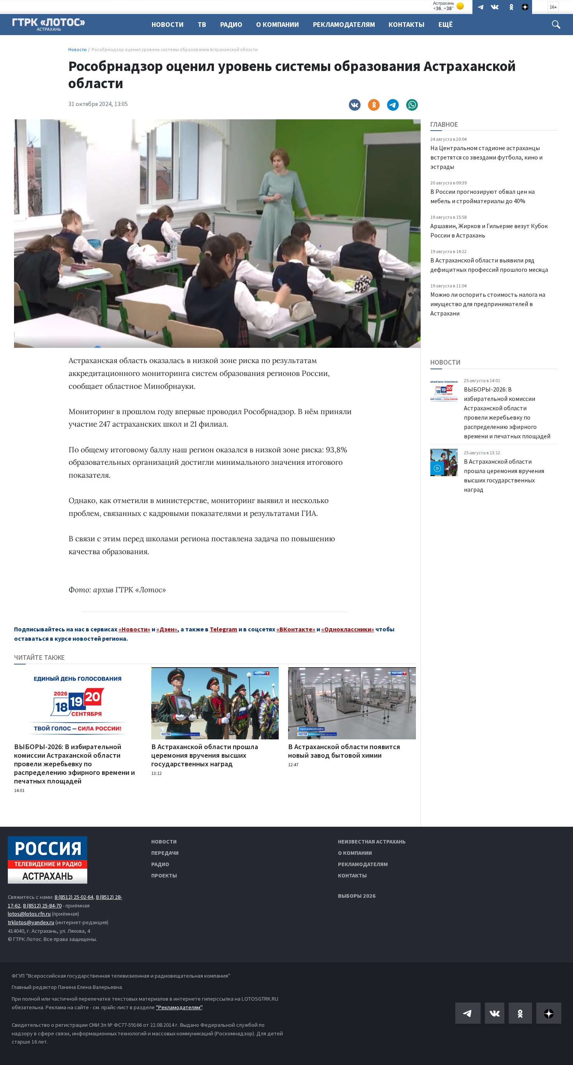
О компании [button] (277, 24)
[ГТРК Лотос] (48, 26)
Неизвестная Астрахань (372, 841)
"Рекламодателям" (179, 1007)
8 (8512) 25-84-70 (42, 905)
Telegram (223, 629)
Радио (231, 24)
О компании (355, 852)
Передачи (165, 852)
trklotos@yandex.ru (31, 922)
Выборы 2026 (356, 895)
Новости (168, 24)
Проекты (164, 875)
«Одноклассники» (347, 629)
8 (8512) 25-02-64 (74, 896)
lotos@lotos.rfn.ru (29, 913)
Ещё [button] (446, 24)
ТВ (202, 24)
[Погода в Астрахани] (449, 6)
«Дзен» (166, 629)
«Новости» (134, 629)
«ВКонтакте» (295, 629)
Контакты (406, 24)
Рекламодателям (344, 24)
